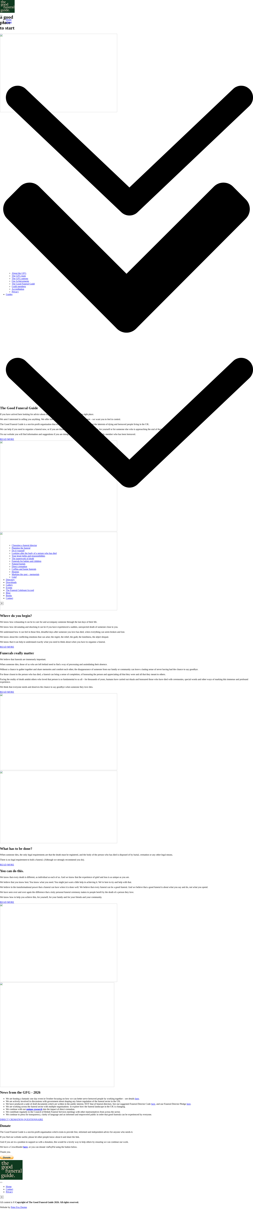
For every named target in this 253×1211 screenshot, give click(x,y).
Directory (10, 579)
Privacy (15, 291)
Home (9, 19)
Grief (14, 577)
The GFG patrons (20, 278)
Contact (9, 598)
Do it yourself (18, 550)
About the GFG (19, 273)
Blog (8, 593)
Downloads (11, 582)
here (137, 1098)
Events (9, 587)
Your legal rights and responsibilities (28, 556)
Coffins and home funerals (24, 569)
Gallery (9, 585)
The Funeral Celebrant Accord (20, 590)
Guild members (19, 286)
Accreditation (18, 289)
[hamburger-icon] (1, 15)
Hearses (15, 571)
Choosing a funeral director (24, 545)
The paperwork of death (23, 558)
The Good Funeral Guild (23, 284)
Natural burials (18, 564)
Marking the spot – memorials (25, 574)
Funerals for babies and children (26, 561)
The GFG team (19, 276)
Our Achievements (20, 281)
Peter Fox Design (19, 1207)
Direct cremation (19, 566)
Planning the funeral (21, 548)
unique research (34, 1109)
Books (9, 595)
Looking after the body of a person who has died (34, 553)
